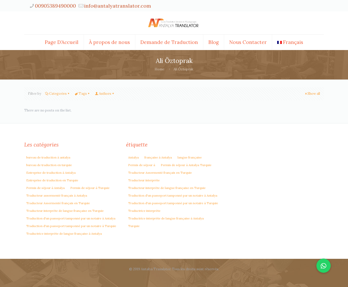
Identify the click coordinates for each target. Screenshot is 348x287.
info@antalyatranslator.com (117, 6)
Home (159, 69)
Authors (105, 93)
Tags (83, 93)
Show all (313, 93)
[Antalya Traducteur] (174, 22)
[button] (323, 266)
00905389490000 (55, 6)
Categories (58, 93)
